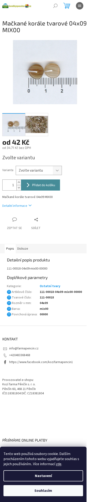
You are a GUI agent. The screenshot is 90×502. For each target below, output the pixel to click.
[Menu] (79, 5)
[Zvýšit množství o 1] (18, 182)
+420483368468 (19, 355)
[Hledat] (55, 5)
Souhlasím (43, 490)
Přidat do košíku (43, 185)
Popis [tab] (10, 248)
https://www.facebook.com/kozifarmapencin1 (41, 362)
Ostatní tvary (50, 286)
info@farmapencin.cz (24, 348)
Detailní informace (14, 206)
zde (58, 464)
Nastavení (43, 475)
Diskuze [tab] (22, 248)
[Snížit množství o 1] (18, 187)
